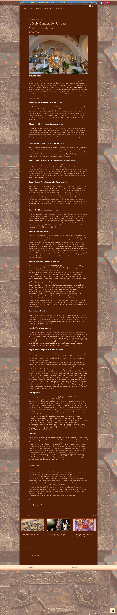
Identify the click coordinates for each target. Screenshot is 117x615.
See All (94, 515)
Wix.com (44, 611)
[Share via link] (41, 505)
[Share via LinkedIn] (37, 505)
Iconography (59, 8)
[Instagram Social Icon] (105, 3)
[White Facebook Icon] (26, 567)
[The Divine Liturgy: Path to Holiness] (32, 525)
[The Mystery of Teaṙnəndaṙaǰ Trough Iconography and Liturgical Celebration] (84, 525)
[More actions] (87, 19)
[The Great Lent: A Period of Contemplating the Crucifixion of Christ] (58, 525)
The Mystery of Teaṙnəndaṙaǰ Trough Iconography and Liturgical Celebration (83, 535)
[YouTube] (108, 3)
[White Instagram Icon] (70, 567)
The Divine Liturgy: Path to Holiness (31, 535)
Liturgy (30, 8)
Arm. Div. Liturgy (48, 8)
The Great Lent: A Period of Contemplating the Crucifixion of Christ (58, 535)
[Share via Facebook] (30, 505)
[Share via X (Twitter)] (33, 505)
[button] (94, 8)
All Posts (23, 8)
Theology (38, 8)
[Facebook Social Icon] (101, 3)
